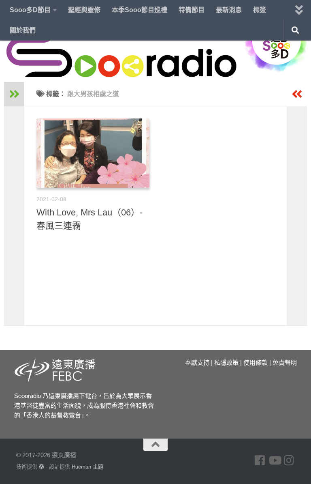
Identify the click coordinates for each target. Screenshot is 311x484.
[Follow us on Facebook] (260, 460)
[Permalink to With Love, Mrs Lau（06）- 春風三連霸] (92, 153)
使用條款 (255, 362)
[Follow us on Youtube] (274, 460)
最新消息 (229, 9)
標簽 (259, 9)
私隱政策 (226, 362)
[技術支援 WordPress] (41, 466)
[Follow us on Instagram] (289, 460)
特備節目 (191, 9)
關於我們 (23, 30)
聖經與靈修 (84, 9)
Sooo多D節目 (30, 9)
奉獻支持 (197, 362)
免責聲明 (285, 362)
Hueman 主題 (87, 467)
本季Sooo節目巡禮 (139, 9)
